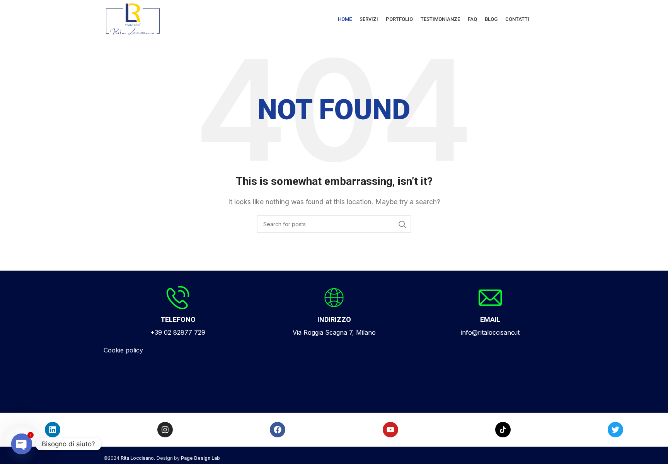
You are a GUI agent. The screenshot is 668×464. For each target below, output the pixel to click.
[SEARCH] (402, 224)
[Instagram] (165, 429)
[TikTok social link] (503, 429)
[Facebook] (277, 429)
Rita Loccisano (137, 458)
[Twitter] (615, 429)
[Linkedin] (52, 429)
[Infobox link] (178, 312)
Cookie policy (123, 350)
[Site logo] (133, 18)
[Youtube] (390, 429)
